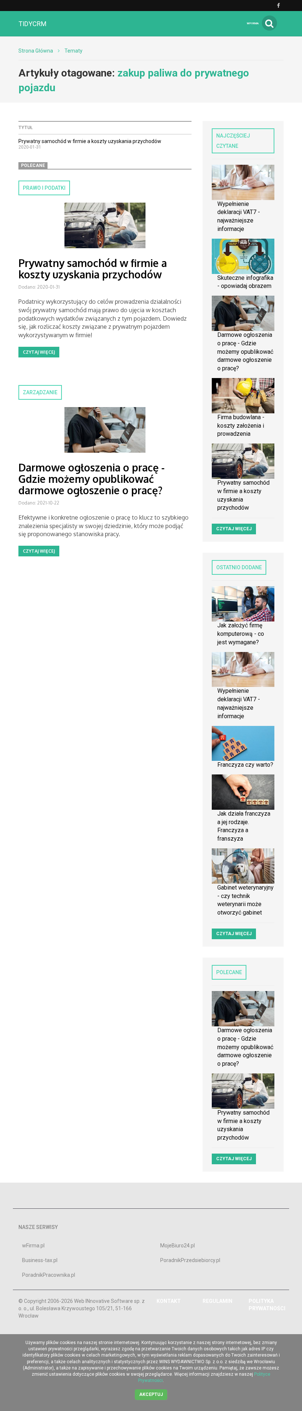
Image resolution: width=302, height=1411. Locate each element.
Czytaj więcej (39, 352)
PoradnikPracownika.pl (48, 1275)
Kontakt (169, 1301)
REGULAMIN (217, 1301)
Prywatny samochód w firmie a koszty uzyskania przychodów (89, 141)
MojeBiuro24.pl (177, 1245)
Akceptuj (151, 1394)
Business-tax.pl (39, 1260)
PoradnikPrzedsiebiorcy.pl (190, 1260)
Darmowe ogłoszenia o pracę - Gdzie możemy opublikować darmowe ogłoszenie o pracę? (91, 479)
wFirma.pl (33, 1245)
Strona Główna (35, 51)
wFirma (253, 23)
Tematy (73, 51)
